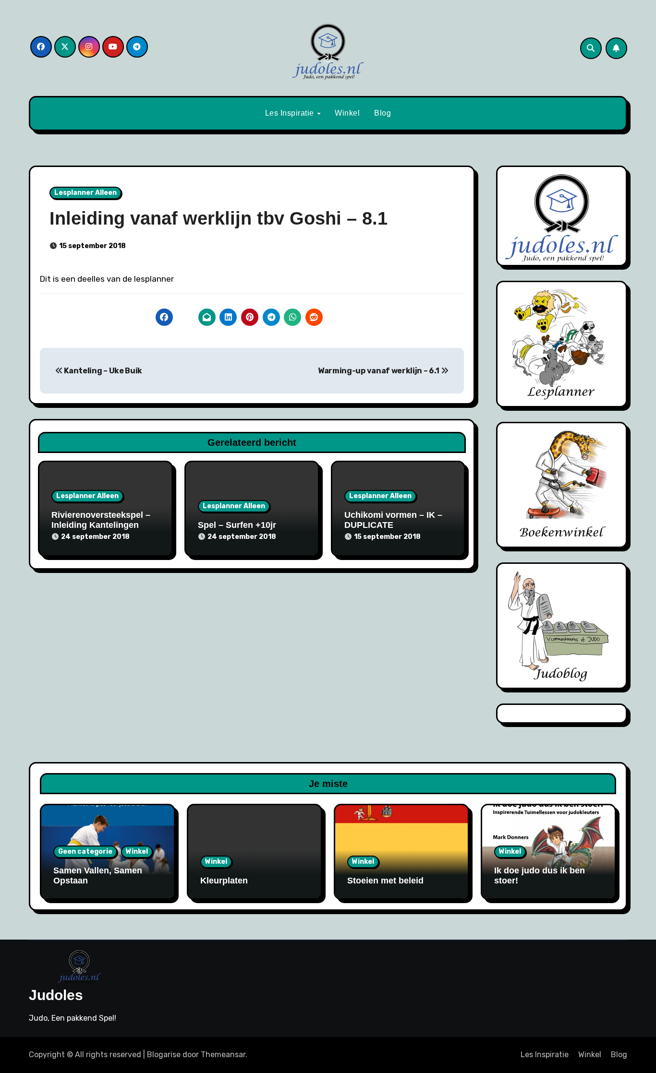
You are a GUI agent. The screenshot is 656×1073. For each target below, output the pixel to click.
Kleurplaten (224, 880)
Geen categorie (85, 851)
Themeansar (223, 1054)
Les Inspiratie (290, 113)
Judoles (56, 995)
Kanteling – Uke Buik (102, 370)
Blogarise (164, 1054)
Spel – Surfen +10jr (237, 525)
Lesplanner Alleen (85, 193)
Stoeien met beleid (385, 880)
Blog (382, 113)
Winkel (347, 113)
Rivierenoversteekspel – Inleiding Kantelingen (100, 520)
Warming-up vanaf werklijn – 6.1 (379, 370)
